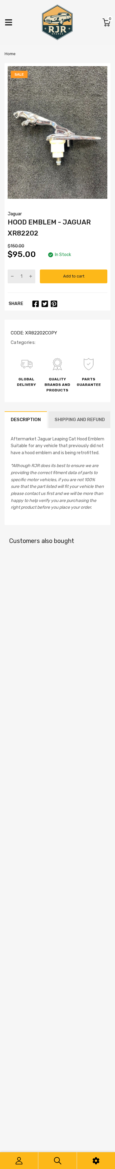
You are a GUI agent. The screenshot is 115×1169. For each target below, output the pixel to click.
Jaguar (15, 214)
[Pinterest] (54, 303)
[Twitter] (44, 303)
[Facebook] (35, 303)
